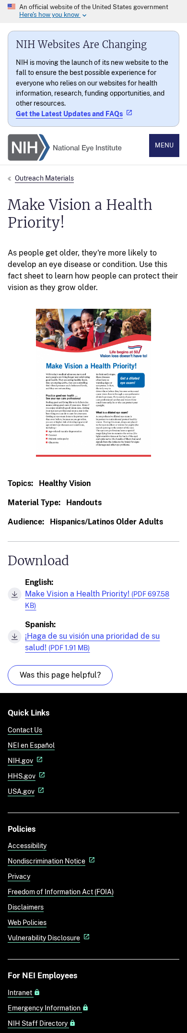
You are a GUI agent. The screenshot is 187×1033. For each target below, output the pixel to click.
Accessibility (27, 845)
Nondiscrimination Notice (46, 861)
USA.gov (21, 791)
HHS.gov (21, 776)
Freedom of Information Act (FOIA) (61, 891)
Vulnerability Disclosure (44, 938)
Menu (164, 145)
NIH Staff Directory (38, 1023)
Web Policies (27, 922)
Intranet (21, 993)
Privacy (19, 876)
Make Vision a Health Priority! (97, 599)
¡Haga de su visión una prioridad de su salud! (92, 642)
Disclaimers (26, 907)
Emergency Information (45, 1008)
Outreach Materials (44, 178)
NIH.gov (20, 760)
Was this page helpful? (60, 675)
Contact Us (25, 730)
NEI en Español (31, 745)
